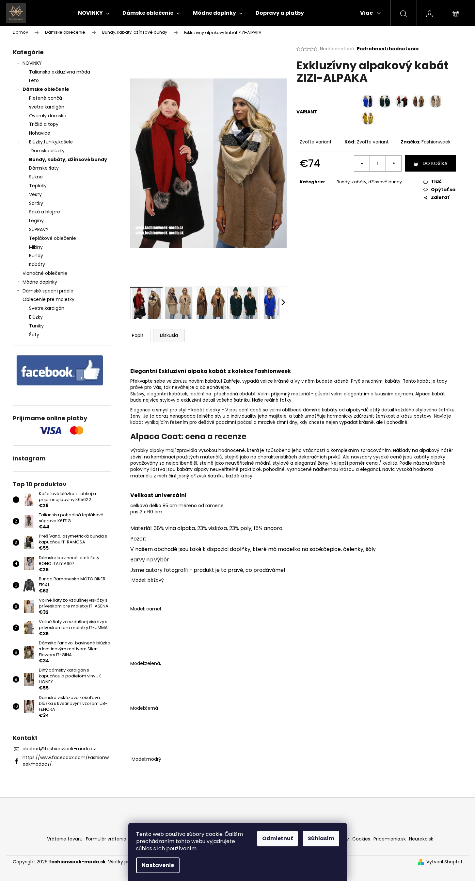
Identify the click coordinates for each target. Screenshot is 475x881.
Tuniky (36, 326)
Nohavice (39, 133)
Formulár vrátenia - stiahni (116, 839)
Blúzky (36, 317)
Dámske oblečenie (46, 89)
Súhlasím (321, 838)
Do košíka (435, 163)
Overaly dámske (47, 115)
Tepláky (38, 185)
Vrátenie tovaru (65, 839)
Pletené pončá (45, 98)
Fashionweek (436, 142)
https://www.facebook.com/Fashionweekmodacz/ (66, 760)
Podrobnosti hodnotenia (388, 49)
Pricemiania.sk (389, 839)
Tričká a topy (43, 124)
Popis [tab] (138, 335)
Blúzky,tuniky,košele (51, 142)
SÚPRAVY (39, 229)
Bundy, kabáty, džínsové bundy (68, 159)
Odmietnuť (277, 838)
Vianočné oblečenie (45, 273)
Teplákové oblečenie (52, 238)
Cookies (361, 839)
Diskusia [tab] (169, 335)
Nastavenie (158, 865)
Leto (34, 80)
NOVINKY (32, 63)
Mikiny (36, 247)
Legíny (36, 220)
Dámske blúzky (48, 150)
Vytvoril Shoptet (444, 862)
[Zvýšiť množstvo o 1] (393, 163)
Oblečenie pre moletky (48, 299)
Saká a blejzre (44, 211)
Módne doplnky (40, 282)
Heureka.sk (421, 839)
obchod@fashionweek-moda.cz (59, 748)
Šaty (34, 334)
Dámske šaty (44, 168)
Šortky (36, 203)
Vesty (35, 194)
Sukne (36, 177)
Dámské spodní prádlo (48, 291)
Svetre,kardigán (46, 308)
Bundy (36, 255)
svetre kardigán (46, 107)
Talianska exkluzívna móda (59, 72)
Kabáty (37, 264)
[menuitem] (93, 13)
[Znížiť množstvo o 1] (362, 163)
